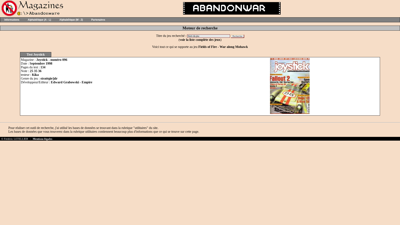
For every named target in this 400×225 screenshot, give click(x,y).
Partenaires (98, 19)
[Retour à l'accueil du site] (32, 15)
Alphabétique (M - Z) (71, 19)
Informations (11, 19)
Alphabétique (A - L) (39, 19)
